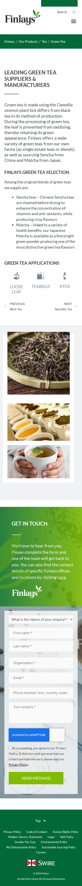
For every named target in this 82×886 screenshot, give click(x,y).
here (62, 577)
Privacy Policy (18, 764)
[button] (74, 21)
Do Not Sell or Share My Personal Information (41, 878)
